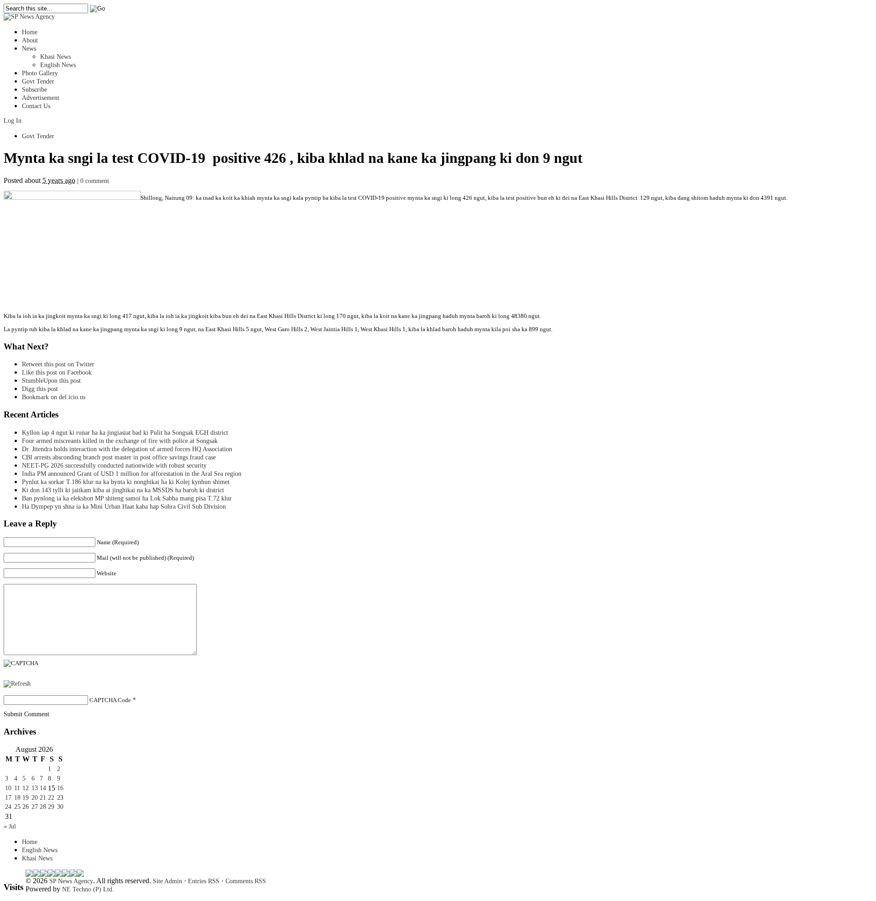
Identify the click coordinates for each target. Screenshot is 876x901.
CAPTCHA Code (110, 700)
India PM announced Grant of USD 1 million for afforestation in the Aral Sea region (131, 473)
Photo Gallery (40, 73)
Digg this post (40, 388)
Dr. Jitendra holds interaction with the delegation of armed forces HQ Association (127, 449)
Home (29, 32)
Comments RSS (245, 881)
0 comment (94, 180)
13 (34, 788)
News (29, 48)
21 (43, 797)
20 (34, 797)
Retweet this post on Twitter (58, 364)
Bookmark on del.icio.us (53, 397)
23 (60, 797)
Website (106, 573)
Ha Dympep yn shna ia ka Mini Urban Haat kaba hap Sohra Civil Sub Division (124, 506)
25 (17, 806)
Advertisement (40, 97)
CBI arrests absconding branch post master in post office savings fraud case (119, 457)
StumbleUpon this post (51, 380)
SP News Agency (71, 881)
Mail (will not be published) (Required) (145, 557)
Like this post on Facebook (57, 372)
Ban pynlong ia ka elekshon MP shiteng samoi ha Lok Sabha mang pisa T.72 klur (127, 498)
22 (51, 797)
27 (34, 806)
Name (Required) (118, 542)
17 (8, 797)
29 (51, 806)
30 (60, 806)
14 (43, 788)
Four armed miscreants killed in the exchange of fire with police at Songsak (120, 440)
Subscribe (34, 89)
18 (17, 797)
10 (8, 788)
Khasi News (55, 56)
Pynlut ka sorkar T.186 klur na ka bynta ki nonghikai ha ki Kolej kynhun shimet (128, 482)
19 (25, 797)
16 (60, 788)
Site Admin (167, 881)
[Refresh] (17, 683)
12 (25, 788)
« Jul (10, 826)
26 (25, 806)
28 (43, 806)
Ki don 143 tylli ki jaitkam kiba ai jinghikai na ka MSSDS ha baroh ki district (123, 490)
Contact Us (36, 106)
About (30, 40)
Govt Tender (38, 81)
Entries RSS (203, 881)
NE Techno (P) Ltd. (88, 889)
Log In (12, 120)
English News (58, 65)
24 (8, 806)
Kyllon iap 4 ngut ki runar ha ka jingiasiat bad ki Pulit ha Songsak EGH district (125, 432)
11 (17, 788)
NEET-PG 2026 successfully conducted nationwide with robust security (114, 465)
